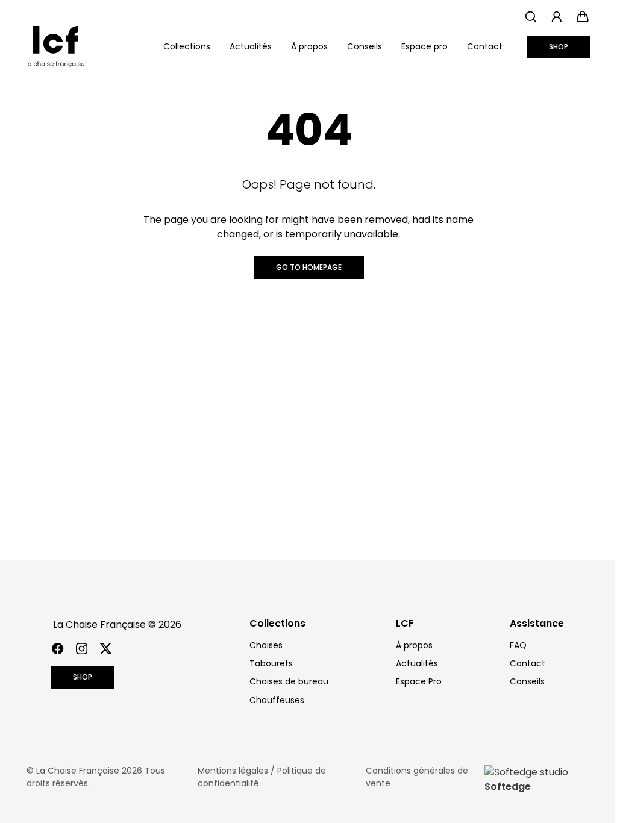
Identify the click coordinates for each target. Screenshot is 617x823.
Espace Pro (419, 681)
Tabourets (271, 663)
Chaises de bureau (288, 681)
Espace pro (424, 46)
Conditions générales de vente (417, 777)
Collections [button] (186, 46)
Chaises (266, 645)
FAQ (518, 645)
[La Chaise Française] (55, 47)
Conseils (364, 46)
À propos (309, 46)
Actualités (251, 46)
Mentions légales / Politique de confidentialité (262, 777)
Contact (485, 46)
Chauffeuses (276, 700)
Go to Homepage (309, 267)
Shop (558, 47)
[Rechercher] (530, 16)
